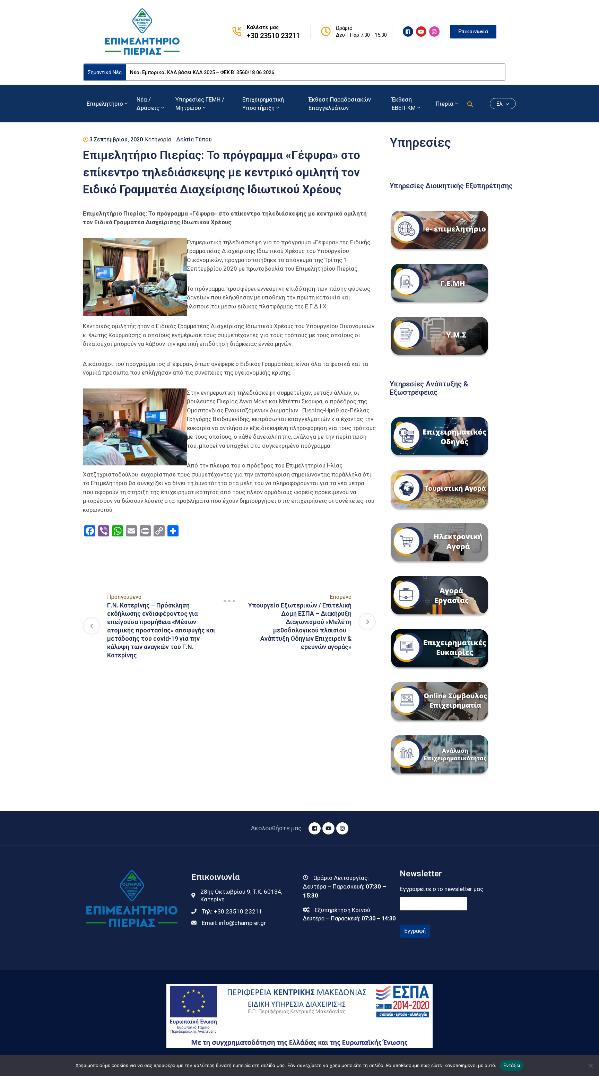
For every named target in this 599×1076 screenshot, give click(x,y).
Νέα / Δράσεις (148, 103)
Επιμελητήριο (105, 103)
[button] (470, 103)
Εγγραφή (415, 931)
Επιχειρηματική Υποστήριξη (263, 103)
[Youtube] (421, 31)
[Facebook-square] (408, 31)
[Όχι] (590, 1065)
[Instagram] (434, 31)
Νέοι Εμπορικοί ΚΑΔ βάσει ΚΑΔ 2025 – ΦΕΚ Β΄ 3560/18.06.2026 (202, 72)
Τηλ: (232, 911)
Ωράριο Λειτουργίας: (341, 877)
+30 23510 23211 (273, 36)
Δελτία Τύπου (194, 139)
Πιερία (444, 103)
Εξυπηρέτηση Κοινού (342, 910)
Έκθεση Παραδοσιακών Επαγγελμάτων (340, 103)
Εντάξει (511, 1065)
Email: (234, 922)
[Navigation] (229, 601)
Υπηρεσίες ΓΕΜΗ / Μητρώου (199, 103)
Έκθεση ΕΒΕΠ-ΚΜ (404, 103)
